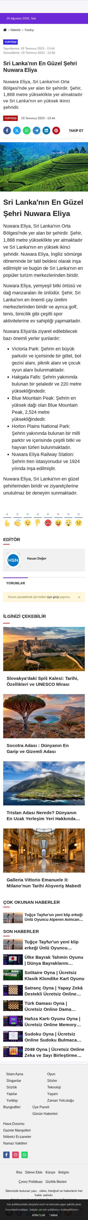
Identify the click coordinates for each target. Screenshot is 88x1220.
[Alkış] (17, 516)
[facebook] (7, 130)
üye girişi (53, 597)
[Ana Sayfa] (5, 30)
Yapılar (11, 1094)
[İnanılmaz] (69, 516)
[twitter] (17, 130)
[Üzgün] (79, 516)
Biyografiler (12, 1107)
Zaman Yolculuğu (60, 1100)
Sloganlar (13, 1080)
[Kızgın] (48, 516)
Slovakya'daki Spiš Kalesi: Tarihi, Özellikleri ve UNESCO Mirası (42, 681)
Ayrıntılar (38, 1215)
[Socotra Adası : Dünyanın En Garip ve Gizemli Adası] (44, 716)
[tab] (15, 583)
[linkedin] (46, 130)
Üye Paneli (40, 1107)
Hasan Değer (36, 558)
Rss (19, 1172)
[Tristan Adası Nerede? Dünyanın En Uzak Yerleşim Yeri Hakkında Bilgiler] (44, 783)
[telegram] (36, 130)
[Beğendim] (7, 516)
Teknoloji (54, 1087)
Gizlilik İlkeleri (56, 1182)
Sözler (52, 1080)
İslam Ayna (14, 1074)
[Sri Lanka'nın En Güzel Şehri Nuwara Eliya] (44, 166)
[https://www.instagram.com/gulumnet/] (15, 1155)
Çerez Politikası (31, 1182)
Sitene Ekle (34, 1172)
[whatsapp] (27, 130)
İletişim (63, 1172)
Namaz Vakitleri (15, 1143)
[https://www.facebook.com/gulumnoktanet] (6, 1155)
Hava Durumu (13, 1124)
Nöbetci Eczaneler (17, 1137)
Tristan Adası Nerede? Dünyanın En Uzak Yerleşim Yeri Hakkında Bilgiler (41, 816)
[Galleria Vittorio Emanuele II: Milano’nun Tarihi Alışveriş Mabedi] (44, 850)
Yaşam (52, 1094)
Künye (50, 1172)
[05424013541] (24, 1155)
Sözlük (11, 1087)
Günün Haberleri (45, 1114)
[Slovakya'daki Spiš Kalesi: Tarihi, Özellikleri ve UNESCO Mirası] (44, 649)
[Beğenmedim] (38, 516)
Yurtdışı (29, 30)
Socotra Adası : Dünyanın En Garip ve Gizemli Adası (38, 748)
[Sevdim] (28, 516)
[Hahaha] (58, 516)
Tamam (53, 1215)
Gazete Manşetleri (17, 1130)
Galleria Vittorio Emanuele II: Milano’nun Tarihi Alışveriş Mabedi (44, 882)
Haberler (15, 30)
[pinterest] (56, 130)
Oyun (51, 1074)
